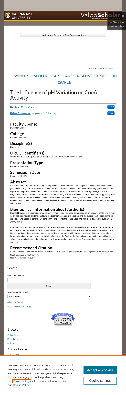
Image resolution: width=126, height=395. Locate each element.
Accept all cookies (100, 370)
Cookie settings (22, 381)
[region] (63, 375)
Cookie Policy (21, 385)
